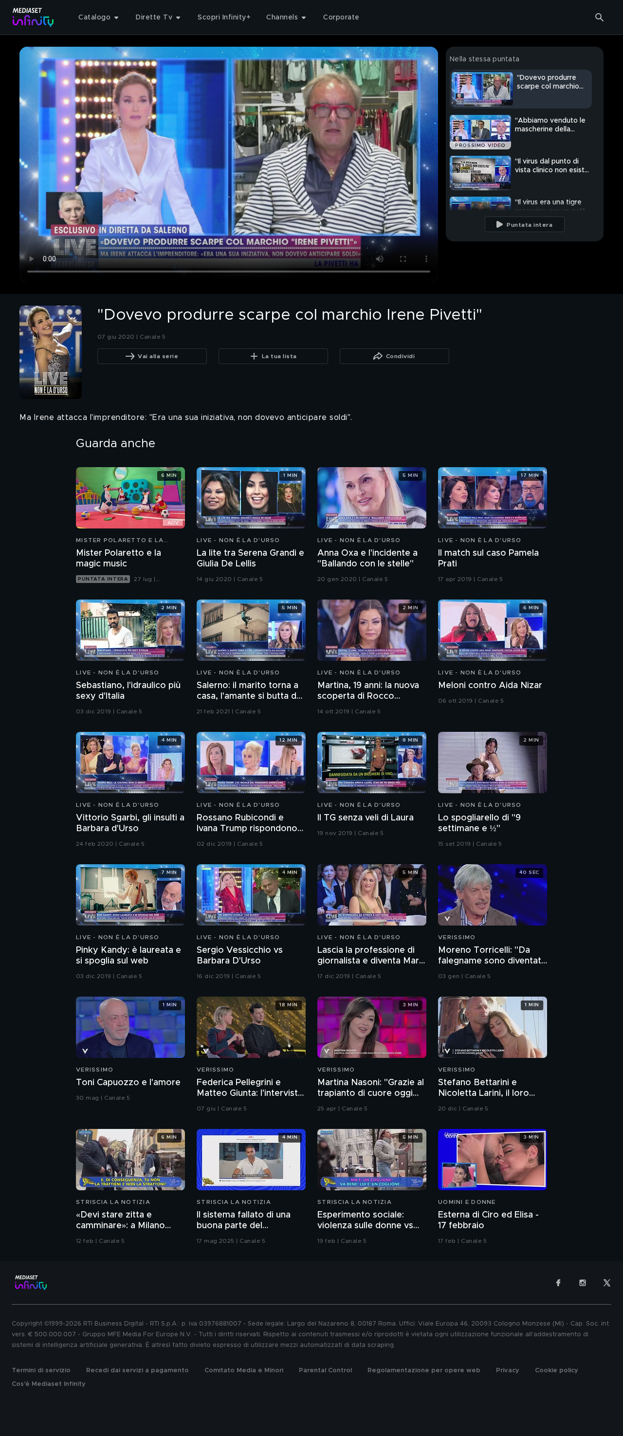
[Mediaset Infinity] (33, 17)
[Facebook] (558, 1282)
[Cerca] (599, 17)
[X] (607, 1282)
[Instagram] (582, 1282)
